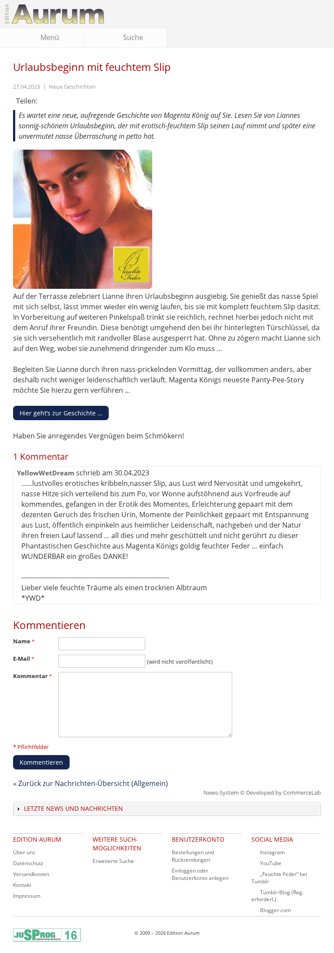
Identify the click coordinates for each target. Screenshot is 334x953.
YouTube (270, 863)
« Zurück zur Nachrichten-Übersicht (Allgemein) (90, 783)
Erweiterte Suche (113, 861)
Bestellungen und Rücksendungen (193, 856)
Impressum (26, 895)
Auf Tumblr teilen (66, 101)
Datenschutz (28, 863)
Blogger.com (275, 910)
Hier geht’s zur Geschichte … (61, 413)
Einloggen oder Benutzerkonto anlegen (200, 874)
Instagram (272, 852)
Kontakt (22, 885)
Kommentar (31, 676)
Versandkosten (31, 874)
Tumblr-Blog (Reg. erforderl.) (277, 896)
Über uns (24, 852)
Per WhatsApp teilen (84, 101)
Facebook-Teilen (49, 101)
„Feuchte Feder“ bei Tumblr (279, 877)
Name (22, 641)
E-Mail (22, 658)
